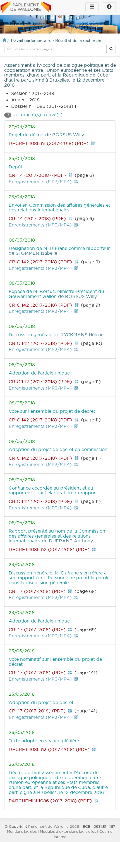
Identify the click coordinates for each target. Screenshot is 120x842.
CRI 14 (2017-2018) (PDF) (37, 175)
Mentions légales (22, 831)
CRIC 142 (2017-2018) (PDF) (40, 261)
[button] (111, 49)
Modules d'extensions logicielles (68, 831)
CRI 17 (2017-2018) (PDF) (37, 591)
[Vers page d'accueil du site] (26, 8)
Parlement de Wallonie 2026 (53, 826)
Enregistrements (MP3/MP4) (40, 181)
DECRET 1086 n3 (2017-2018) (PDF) (49, 749)
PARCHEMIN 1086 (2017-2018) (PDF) (50, 800)
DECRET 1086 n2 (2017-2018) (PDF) (49, 549)
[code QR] (93, 143)
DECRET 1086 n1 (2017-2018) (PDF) (48, 143)
